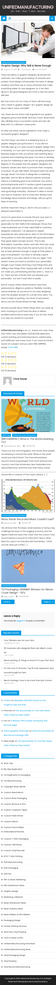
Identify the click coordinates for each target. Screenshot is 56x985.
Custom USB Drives (13, 844)
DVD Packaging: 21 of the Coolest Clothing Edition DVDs (10, 602)
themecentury (41, 981)
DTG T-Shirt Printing (13, 856)
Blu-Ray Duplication (13, 769)
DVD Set (7, 873)
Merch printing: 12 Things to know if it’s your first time (29, 660)
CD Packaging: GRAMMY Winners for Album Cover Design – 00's (27, 591)
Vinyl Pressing (10, 961)
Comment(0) (41, 69)
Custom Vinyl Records (14, 850)
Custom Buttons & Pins (15, 804)
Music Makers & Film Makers (17, 914)
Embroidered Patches (14, 831)
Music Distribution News (15, 903)
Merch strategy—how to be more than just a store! (28, 680)
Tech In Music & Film (13, 937)
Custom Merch (11, 821)
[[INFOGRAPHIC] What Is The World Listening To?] (28, 415)
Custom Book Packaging (15, 798)
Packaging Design (12, 920)
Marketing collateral (13, 897)
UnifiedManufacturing (28, 7)
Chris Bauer (26, 69)
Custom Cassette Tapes (15, 810)
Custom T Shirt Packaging (16, 839)
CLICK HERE (13, 347)
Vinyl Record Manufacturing (17, 967)
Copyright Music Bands (14, 786)
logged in (21, 620)
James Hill (30, 446)
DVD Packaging (11, 868)
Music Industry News (13, 908)
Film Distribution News (14, 885)
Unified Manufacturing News (13, 62)
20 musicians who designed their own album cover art (28, 650)
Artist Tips (6, 435)
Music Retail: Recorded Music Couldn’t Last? (27, 519)
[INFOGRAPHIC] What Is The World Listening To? (27, 440)
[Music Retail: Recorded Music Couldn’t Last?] (28, 495)
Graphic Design (11, 891)
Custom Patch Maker (14, 827)
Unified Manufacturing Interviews (19, 943)
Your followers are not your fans (19, 640)
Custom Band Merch (13, 792)
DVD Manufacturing (13, 862)
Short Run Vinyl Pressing (15, 932)
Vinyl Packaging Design (14, 955)
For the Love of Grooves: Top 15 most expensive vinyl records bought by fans (29, 670)
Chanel (7, 700)
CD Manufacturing (12, 780)
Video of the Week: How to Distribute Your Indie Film (49, 602)
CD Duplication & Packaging (17, 775)
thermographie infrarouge (16, 731)
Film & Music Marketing (15, 879)
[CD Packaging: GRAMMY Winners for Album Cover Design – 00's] (28, 566)
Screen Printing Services (15, 926)
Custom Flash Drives (13, 815)
